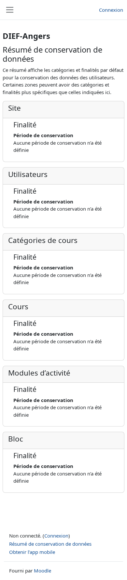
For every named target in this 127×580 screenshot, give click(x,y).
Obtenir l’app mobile (32, 552)
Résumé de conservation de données (50, 543)
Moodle (42, 570)
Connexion (111, 10)
